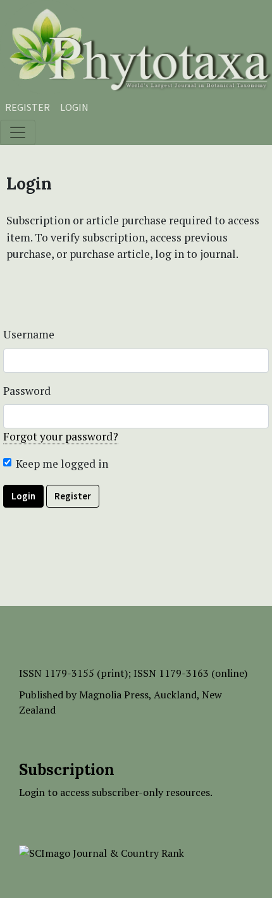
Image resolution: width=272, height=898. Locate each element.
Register (27, 107)
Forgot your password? (60, 436)
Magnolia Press (114, 695)
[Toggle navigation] (17, 132)
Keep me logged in (62, 463)
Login (74, 107)
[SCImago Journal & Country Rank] (101, 852)
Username (28, 334)
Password (27, 390)
